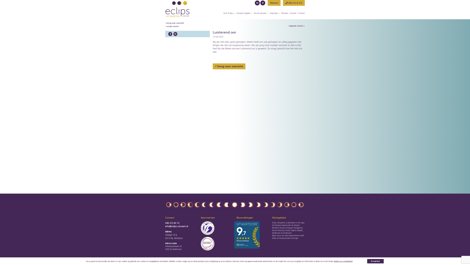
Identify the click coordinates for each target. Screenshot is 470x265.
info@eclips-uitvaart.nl (176, 226)
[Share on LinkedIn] (175, 34)
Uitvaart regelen (243, 13)
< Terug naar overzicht (229, 66)
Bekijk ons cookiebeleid (343, 261)
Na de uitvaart (260, 13)
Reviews (284, 13)
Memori (274, 2)
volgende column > (297, 26)
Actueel (293, 13)
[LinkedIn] (257, 2)
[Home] (177, 9)
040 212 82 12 (172, 222)
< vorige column (172, 26)
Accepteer (375, 261)
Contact (301, 13)
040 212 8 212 (295, 2)
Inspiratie (274, 13)
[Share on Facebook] (170, 34)
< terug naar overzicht (174, 23)
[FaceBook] (262, 2)
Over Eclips (228, 13)
